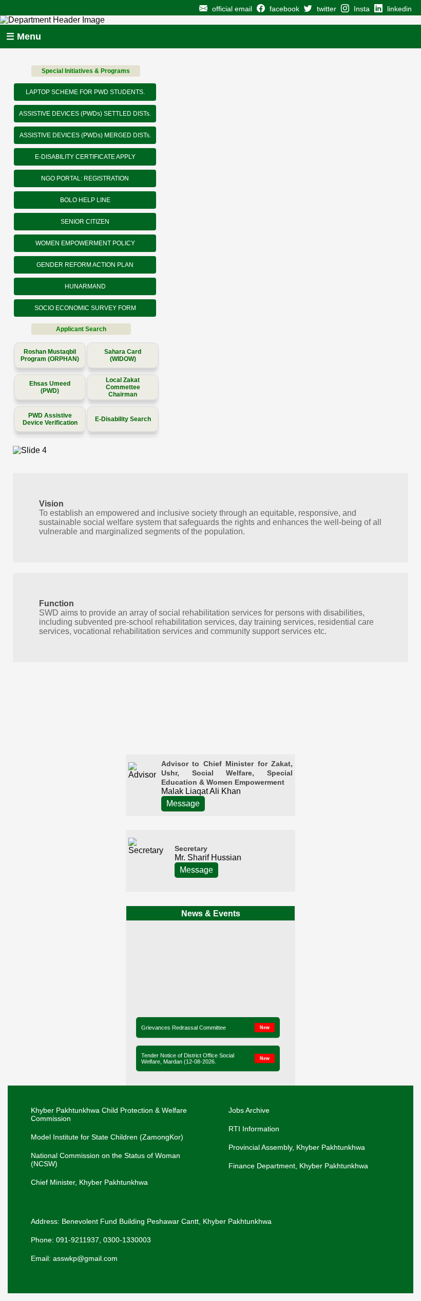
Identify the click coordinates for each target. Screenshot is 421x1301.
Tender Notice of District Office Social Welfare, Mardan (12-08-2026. (187, 1057)
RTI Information (253, 1129)
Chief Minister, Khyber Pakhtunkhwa (89, 1182)
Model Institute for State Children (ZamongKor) (107, 1137)
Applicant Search (81, 329)
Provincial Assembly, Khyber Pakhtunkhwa (296, 1147)
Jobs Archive (249, 1110)
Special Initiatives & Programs (86, 71)
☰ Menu (23, 36)
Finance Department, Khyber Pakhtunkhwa (298, 1166)
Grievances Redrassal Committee (183, 1026)
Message (183, 803)
